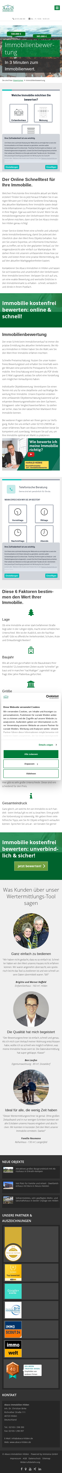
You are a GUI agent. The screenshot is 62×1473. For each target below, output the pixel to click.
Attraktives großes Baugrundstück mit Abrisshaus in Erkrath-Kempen (36, 1170)
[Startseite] (8, 8)
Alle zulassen (31, 754)
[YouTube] (30, 1469)
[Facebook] (21, 1469)
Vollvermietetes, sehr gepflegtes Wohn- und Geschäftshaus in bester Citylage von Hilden (37, 1199)
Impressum (15, 1458)
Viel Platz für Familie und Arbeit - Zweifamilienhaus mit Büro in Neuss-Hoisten (37, 1184)
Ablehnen (31, 773)
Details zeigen (46, 745)
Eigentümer (18, 80)
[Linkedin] (39, 1469)
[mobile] (57, 7)
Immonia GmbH (50, 1454)
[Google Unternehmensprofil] (26, 1469)
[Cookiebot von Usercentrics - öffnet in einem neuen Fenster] (46, 697)
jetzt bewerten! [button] (29, 866)
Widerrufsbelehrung (30, 1462)
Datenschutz (35, 1458)
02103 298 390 (20, 19)
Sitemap (46, 1458)
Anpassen (29, 764)
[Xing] (35, 1469)
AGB (25, 1458)
